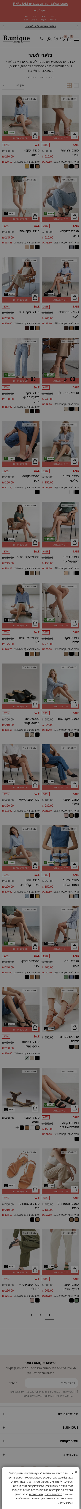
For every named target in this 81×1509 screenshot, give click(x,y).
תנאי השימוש (36, 1494)
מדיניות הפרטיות (53, 1494)
